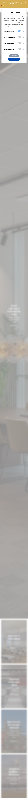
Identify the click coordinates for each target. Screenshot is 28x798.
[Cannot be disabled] (19, 31)
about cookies (18, 26)
